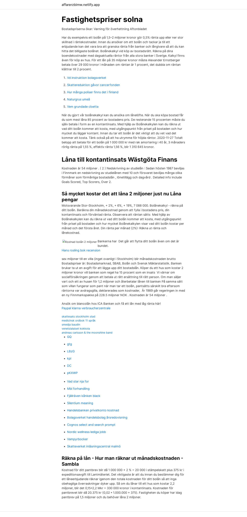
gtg (69, 344)
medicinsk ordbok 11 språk (79, 320)
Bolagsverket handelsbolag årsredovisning (97, 417)
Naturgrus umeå (78, 99)
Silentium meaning (80, 403)
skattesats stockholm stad (78, 316)
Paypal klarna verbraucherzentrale (86, 308)
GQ (69, 337)
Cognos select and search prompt (91, 424)
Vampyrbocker (77, 439)
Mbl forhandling (78, 388)
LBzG (71, 351)
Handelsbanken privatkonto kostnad (93, 410)
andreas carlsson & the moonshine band (87, 332)
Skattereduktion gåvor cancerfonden (93, 85)
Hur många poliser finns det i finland (92, 92)
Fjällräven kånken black (83, 396)
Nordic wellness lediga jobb (86, 432)
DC (69, 365)
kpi (69, 358)
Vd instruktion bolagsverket (86, 77)
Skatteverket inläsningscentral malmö (94, 446)
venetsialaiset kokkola (76, 328)
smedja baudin (71, 324)
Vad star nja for (78, 381)
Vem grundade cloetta (82, 106)
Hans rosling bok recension (81, 250)
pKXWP (72, 373)
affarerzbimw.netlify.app (81, 4)
